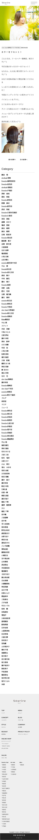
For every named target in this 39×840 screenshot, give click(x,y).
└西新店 (4, 809)
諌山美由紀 (6, 577)
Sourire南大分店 (8, 313)
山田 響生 (5, 260)
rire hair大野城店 (8, 310)
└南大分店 (4, 805)
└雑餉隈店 (4, 793)
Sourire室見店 (7, 184)
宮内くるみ (6, 681)
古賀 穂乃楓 (6, 294)
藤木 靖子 (6, 282)
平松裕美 (5, 672)
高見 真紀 (6, 219)
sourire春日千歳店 (8, 395)
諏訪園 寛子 (6, 241)
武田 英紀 (6, 209)
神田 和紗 (5, 367)
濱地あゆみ (6, 543)
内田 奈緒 (6, 329)
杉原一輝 (5, 492)
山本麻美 (5, 562)
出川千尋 (5, 590)
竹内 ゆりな (6, 451)
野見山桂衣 (6, 530)
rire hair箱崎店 (7, 47)
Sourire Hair (5, 762)
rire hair (12, 762)
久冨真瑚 (5, 247)
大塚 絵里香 (6, 618)
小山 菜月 (6, 464)
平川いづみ (6, 606)
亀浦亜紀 (5, 253)
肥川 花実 (6, 291)
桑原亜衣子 (6, 533)
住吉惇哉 (5, 634)
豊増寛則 (5, 621)
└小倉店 (4, 823)
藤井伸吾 (5, 382)
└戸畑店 (4, 826)
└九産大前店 (5, 779)
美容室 (4, 401)
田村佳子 (5, 640)
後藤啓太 (5, 653)
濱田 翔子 (5, 499)
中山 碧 (5, 266)
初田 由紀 (5, 470)
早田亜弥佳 (6, 568)
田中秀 (4, 521)
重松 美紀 (6, 197)
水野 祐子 (5, 536)
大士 (3, 508)
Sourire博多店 (7, 411)
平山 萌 (4, 442)
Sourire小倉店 (7, 216)
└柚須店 (4, 783)
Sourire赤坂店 (7, 417)
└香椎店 (12, 772)
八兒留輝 (5, 518)
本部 (3, 684)
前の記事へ (12, 159)
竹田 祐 (5, 348)
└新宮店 (4, 800)
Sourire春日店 (7, 414)
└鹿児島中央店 (6, 819)
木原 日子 (5, 461)
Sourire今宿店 (7, 307)
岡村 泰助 (5, 448)
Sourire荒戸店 (7, 429)
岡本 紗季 (6, 341)
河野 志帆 (6, 288)
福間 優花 (5, 445)
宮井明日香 (6, 678)
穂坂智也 (5, 675)
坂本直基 (5, 527)
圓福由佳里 (6, 552)
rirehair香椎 (6, 178)
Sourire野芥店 (7, 206)
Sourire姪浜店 (7, 304)
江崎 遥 (4, 489)
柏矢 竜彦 (6, 458)
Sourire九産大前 (8, 423)
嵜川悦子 (18, 47)
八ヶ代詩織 (6, 546)
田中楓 (4, 514)
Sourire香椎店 (7, 316)
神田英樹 (5, 587)
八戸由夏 (5, 602)
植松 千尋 (5, 502)
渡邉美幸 (5, 596)
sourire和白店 (7, 301)
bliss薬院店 (6, 319)
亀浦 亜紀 (6, 225)
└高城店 (4, 802)
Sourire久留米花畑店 (9, 212)
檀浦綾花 (5, 571)
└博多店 (4, 790)
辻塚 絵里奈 (6, 234)
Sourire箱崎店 (7, 385)
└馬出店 (4, 798)
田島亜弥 (5, 612)
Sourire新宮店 (7, 200)
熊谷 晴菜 (6, 228)
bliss (21, 762)
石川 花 (5, 376)
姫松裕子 (5, 668)
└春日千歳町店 (6, 788)
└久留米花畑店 (6, 821)
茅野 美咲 (6, 194)
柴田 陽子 (6, 275)
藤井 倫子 (6, 480)
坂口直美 (5, 662)
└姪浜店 (4, 776)
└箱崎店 (4, 765)
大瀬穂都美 (6, 584)
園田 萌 (5, 175)
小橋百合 (5, 555)
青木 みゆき (6, 467)
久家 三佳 (5, 455)
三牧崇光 (5, 599)
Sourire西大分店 (8, 272)
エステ (4, 404)
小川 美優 (5, 345)
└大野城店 (13, 769)
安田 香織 (5, 477)
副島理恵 (5, 624)
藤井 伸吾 (5, 338)
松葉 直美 (5, 354)
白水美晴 (5, 580)
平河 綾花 (6, 279)
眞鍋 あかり (6, 222)
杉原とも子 (6, 593)
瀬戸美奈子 (6, 665)
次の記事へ (24, 159)
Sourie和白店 (6, 269)
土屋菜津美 (6, 631)
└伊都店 (4, 781)
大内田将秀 (6, 473)
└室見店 (4, 772)
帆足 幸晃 (5, 486)
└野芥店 (4, 812)
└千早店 (12, 767)
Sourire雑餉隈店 (8, 439)
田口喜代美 (6, 659)
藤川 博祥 (6, 297)
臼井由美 (5, 628)
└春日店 (4, 786)
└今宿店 (4, 769)
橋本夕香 (5, 650)
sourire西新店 (7, 392)
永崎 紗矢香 (6, 244)
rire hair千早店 (7, 389)
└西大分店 (4, 807)
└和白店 (4, 816)
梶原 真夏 (5, 496)
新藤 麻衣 (6, 203)
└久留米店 (13, 774)
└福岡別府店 (5, 814)
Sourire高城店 (7, 433)
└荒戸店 (4, 795)
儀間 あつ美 (6, 363)
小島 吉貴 (5, 256)
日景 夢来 (5, 335)
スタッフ (5, 326)
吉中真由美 (6, 558)
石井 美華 (5, 250)
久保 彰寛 (6, 360)
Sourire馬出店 (7, 238)
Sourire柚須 (6, 285)
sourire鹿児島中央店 (9, 263)
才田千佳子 (6, 574)
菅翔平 (4, 615)
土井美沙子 (6, 646)
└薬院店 (22, 765)
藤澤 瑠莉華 (6, 505)
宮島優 (4, 643)
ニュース (5, 407)
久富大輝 (5, 637)
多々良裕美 (6, 524)
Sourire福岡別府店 (8, 181)
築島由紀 (5, 549)
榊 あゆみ (5, 370)
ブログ (14, 47)
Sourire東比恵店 (8, 436)
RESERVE (20, 836)
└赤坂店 (4, 767)
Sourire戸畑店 (7, 190)
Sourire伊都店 (7, 426)
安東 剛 (5, 609)
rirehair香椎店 (7, 187)
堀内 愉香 (5, 357)
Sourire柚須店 (7, 420)
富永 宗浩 (5, 373)
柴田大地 (5, 540)
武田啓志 (5, 565)
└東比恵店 (4, 774)
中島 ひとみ (6, 332)
